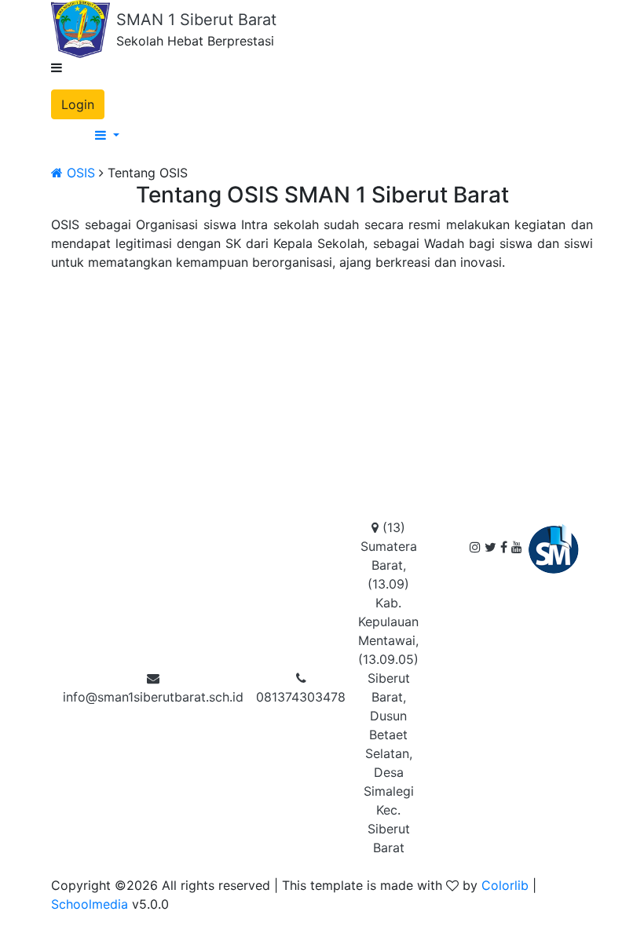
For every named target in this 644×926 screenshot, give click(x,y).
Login (77, 104)
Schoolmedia (89, 904)
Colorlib (505, 885)
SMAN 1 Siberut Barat (196, 19)
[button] (337, 135)
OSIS (79, 172)
